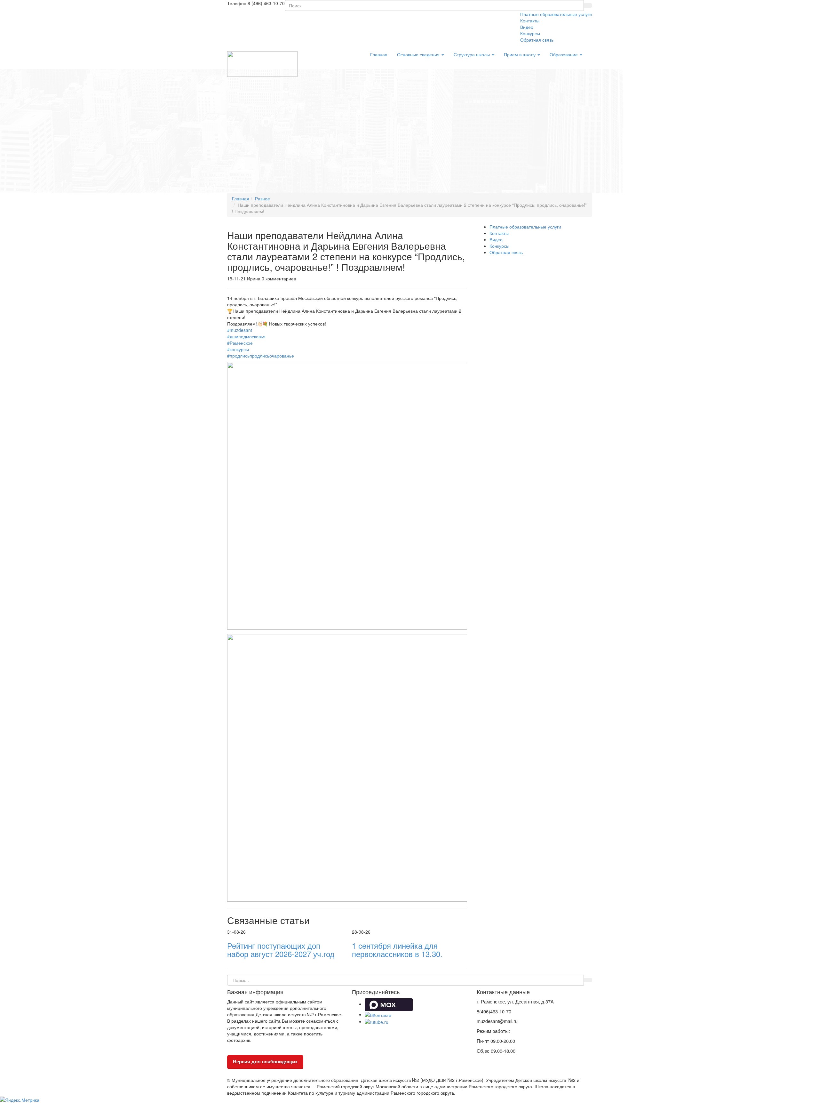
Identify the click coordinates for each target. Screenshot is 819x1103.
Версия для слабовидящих (265, 1061)
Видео (526, 27)
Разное (262, 198)
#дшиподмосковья (246, 336)
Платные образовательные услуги (556, 14)
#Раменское (240, 343)
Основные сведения (419, 54)
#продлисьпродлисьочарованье (260, 355)
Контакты (529, 20)
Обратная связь (536, 39)
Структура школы (472, 54)
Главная (378, 54)
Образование (564, 54)
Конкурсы (530, 33)
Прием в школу (520, 54)
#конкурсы (238, 349)
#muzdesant (239, 330)
